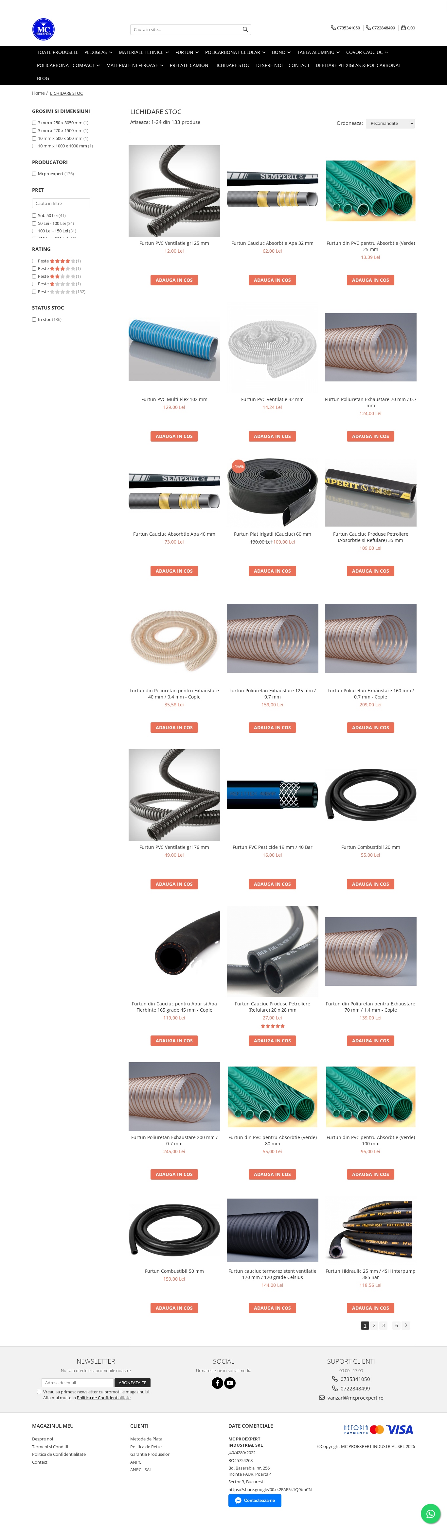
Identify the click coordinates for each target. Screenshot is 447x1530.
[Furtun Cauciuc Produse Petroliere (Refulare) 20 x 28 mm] (272, 951)
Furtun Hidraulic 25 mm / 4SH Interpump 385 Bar (371, 1274)
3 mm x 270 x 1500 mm (60, 130)
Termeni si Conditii (50, 1447)
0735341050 (354, 1379)
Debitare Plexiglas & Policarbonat (358, 65)
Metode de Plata (146, 1439)
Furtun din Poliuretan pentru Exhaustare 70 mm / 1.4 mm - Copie (370, 1006)
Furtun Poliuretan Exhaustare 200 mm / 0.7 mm (174, 1140)
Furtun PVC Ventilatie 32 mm (272, 399)
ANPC (135, 1462)
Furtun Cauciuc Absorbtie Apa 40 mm (174, 534)
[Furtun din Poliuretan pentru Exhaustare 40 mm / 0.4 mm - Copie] (174, 638)
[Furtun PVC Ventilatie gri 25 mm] (174, 191)
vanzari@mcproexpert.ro (355, 1397)
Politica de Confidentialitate (104, 1398)
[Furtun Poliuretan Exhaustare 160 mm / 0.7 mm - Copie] (371, 638)
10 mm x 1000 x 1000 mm (63, 146)
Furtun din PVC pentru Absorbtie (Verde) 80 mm (272, 1140)
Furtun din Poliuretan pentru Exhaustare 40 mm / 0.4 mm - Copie (174, 693)
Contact (39, 1462)
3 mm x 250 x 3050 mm (60, 123)
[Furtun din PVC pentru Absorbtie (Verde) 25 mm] (371, 190)
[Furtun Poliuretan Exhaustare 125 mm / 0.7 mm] (272, 638)
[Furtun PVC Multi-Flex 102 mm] (174, 347)
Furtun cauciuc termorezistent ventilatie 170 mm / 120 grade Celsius (272, 1274)
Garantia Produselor (150, 1454)
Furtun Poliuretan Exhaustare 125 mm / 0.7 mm (272, 693)
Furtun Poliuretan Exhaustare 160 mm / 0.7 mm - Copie (371, 693)
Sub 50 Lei (48, 215)
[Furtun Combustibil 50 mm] (174, 1230)
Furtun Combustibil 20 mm (370, 847)
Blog (43, 78)
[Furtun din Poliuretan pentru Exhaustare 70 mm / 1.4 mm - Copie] (371, 951)
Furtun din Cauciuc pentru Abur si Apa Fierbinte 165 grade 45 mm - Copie (174, 1006)
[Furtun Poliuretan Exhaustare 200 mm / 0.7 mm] (174, 1096)
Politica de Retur (146, 1447)
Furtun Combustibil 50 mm (174, 1271)
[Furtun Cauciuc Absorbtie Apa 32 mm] (272, 191)
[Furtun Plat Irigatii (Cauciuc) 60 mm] (272, 493)
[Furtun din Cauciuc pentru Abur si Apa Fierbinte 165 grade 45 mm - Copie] (174, 951)
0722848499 (354, 1388)
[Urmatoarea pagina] (406, 1325)
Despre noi (42, 1439)
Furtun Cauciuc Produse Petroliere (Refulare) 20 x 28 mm (272, 1006)
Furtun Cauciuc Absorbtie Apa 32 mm (272, 243)
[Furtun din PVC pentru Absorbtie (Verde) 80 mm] (272, 1096)
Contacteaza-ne (259, 1500)
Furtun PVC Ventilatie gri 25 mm (174, 243)
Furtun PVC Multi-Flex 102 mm (174, 399)
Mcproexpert (50, 174)
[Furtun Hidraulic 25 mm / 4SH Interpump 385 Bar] (371, 1230)
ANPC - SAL (141, 1469)
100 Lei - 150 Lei (53, 231)
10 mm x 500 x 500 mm (60, 138)
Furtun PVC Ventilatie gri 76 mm (174, 847)
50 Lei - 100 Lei (52, 223)
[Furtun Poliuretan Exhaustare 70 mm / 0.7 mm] (371, 347)
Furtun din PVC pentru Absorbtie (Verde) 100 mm (371, 1140)
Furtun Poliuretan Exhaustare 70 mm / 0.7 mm (371, 402)
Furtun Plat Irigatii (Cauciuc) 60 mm (272, 534)
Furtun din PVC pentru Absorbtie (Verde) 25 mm (371, 246)
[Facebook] (217, 1383)
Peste (44, 261)
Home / (40, 93)
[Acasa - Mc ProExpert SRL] (65, 29)
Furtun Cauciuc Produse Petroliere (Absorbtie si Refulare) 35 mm (370, 537)
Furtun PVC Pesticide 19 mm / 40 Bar (273, 847)
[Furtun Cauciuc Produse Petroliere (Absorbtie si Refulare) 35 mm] (371, 493)
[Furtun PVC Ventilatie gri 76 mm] (174, 795)
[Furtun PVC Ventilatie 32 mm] (272, 347)
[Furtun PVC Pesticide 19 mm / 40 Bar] (272, 795)
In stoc (44, 319)
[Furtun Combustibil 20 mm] (371, 795)
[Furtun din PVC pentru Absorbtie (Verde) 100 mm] (371, 1096)
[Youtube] (230, 1383)
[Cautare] (245, 29)
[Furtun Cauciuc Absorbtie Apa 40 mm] (174, 493)
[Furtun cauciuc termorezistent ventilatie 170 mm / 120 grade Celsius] (272, 1230)
